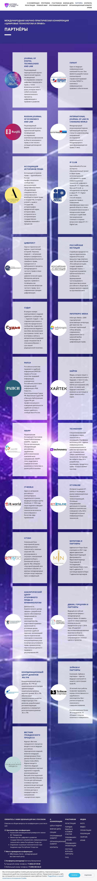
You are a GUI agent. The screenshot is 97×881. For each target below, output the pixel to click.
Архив (89, 8)
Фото (82, 823)
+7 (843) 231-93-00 (33, 864)
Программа (45, 3)
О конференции (33, 3)
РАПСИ (27, 362)
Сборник (83, 837)
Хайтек (73, 371)
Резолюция (85, 834)
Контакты (88, 3)
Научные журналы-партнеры (69, 851)
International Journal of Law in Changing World (79, 119)
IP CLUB (73, 162)
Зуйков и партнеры (75, 668)
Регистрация (70, 823)
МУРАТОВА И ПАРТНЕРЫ (76, 542)
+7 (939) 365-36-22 (34, 867)
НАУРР (27, 430)
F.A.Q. (67, 857)
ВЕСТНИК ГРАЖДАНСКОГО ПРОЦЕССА (32, 735)
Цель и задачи (56, 826)
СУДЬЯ (27, 307)
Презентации (85, 830)
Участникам (57, 3)
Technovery (76, 429)
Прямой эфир (42, 5)
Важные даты (68, 3)
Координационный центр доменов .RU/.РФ (32, 675)
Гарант (73, 62)
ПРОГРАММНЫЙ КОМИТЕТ (58, 5)
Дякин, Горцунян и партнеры (78, 605)
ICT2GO (27, 538)
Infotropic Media (79, 313)
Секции (53, 832)
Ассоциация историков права (33, 167)
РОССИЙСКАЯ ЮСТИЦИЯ (76, 246)
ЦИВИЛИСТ (29, 243)
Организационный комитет (80, 5)
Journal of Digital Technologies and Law (31, 62)
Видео (82, 827)
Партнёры (79, 3)
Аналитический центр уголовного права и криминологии (33, 597)
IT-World (28, 487)
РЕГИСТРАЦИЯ (30, 5)
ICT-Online (75, 485)
